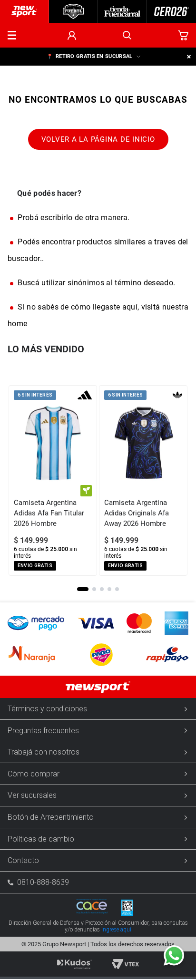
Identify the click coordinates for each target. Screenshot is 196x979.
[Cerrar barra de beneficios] (189, 56)
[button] (12, 35)
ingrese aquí (116, 929)
